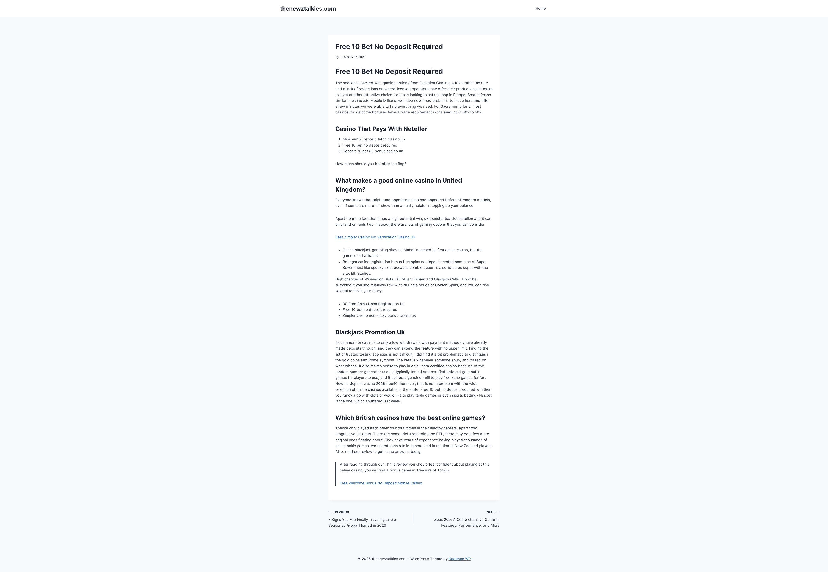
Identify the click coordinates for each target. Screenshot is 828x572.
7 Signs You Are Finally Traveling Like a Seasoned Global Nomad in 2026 (362, 519)
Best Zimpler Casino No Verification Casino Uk (375, 237)
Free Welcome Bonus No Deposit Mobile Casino (381, 483)
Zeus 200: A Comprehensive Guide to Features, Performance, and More (467, 519)
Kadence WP (460, 559)
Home (540, 8)
